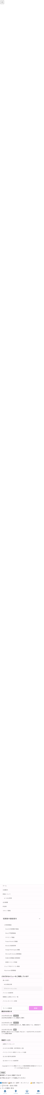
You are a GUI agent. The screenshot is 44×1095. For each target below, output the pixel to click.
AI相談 (3, 1072)
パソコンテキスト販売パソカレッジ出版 (14, 1052)
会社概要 (5, 902)
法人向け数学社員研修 (9, 1056)
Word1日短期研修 (10, 945)
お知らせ (16, 1015)
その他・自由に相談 (9, 1085)
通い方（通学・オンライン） (19, 1083)
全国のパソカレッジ (8, 1044)
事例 (15, 1029)
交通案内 (5, 890)
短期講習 (27, 1093)
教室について (7, 894)
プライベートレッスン (10, 988)
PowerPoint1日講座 (11, 941)
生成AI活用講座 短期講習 (12, 958)
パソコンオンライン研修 (10, 1001)
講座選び (4, 1083)
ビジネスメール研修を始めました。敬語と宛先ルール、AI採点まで (21, 1025)
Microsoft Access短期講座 (13, 954)
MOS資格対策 (8, 984)
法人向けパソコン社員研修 (10, 1060)
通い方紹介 (6, 980)
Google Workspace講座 (12, 949)
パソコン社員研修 (8, 993)
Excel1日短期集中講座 (12, 929)
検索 (35, 1008)
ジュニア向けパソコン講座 (12, 966)
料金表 (5, 906)
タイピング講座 (10, 937)
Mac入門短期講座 (10, 933)
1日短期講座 (7, 925)
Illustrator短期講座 (10, 970)
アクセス (16, 1093)
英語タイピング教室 (11, 962)
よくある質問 (8, 898)
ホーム (5, 886)
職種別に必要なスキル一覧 (10, 997)
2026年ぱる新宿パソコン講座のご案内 (13, 1018)
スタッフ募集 (7, 910)
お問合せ (38, 1093)
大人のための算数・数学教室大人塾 (13, 1048)
